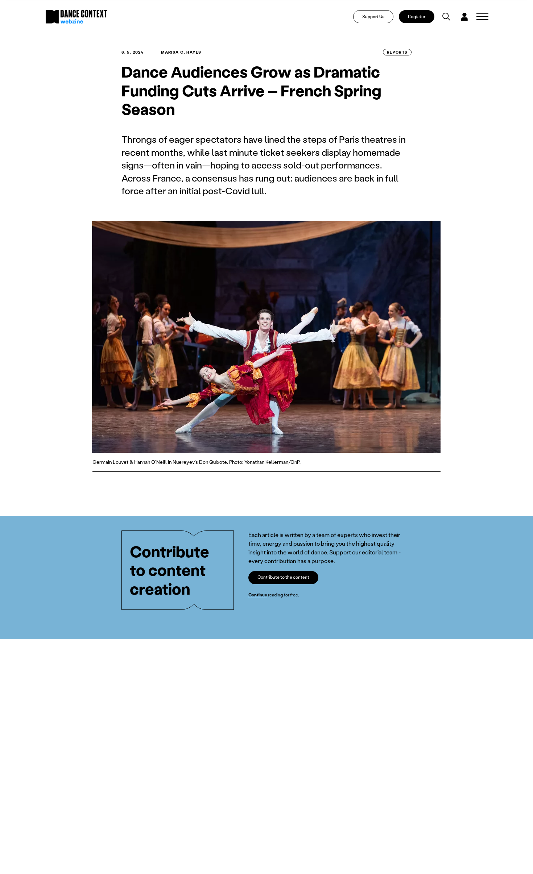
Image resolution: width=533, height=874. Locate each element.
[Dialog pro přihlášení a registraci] (464, 16)
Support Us (373, 16)
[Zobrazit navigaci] (482, 16)
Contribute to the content (283, 577)
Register (416, 16)
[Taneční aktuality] (77, 17)
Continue (257, 595)
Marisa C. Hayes (181, 52)
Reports (397, 52)
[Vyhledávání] (446, 16)
